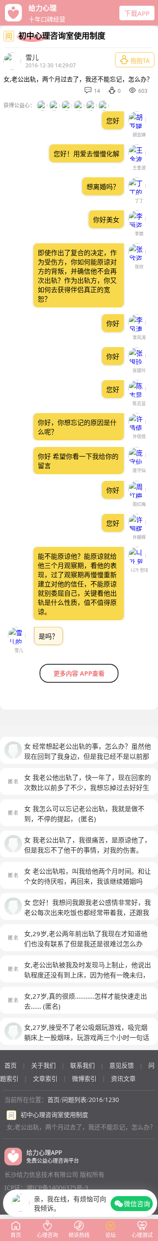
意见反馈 (121, 1065)
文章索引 (45, 1078)
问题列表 (74, 1099)
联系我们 (82, 1065)
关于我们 (43, 1065)
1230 (112, 1099)
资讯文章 (123, 1078)
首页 (10, 1065)
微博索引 (84, 1078)
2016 (96, 1099)
